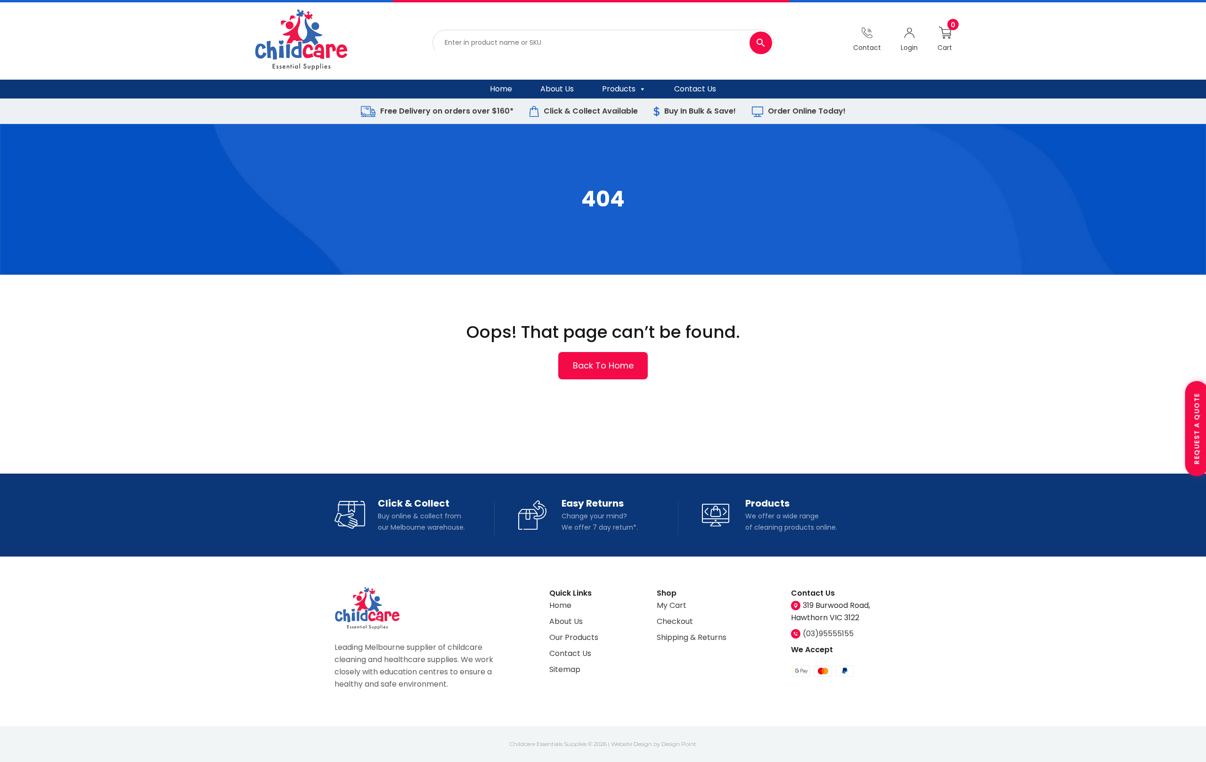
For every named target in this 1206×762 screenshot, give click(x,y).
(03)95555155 (828, 633)
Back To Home (603, 365)
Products (619, 88)
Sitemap (564, 669)
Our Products (573, 637)
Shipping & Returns (691, 637)
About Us (557, 88)
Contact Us (695, 88)
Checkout (675, 621)
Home (501, 88)
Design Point (678, 743)
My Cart (671, 605)
